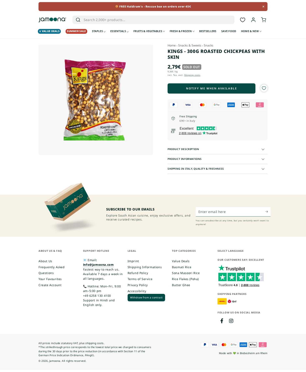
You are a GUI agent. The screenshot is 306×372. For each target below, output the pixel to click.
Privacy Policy (138, 285)
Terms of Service (140, 279)
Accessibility (137, 291)
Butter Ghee (181, 285)
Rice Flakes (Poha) (185, 279)
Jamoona (54, 361)
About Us (45, 261)
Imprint (133, 261)
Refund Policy (138, 273)
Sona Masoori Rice (186, 273)
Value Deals (181, 261)
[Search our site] (78, 19)
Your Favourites (50, 279)
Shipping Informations (145, 267)
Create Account (50, 285)
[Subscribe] (268, 211)
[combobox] (149, 20)
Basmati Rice (181, 267)
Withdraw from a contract (146, 297)
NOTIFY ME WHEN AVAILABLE (211, 88)
